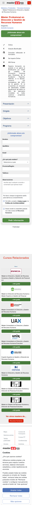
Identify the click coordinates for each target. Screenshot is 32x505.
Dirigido (6, 111)
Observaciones (7, 180)
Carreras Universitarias (22, 445)
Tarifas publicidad (7, 439)
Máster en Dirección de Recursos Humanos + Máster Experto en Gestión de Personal (16, 295)
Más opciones (16, 501)
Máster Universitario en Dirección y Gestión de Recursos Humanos (15, 311)
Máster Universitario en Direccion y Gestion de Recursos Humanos (15, 326)
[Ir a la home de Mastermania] (15, 3)
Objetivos (7, 118)
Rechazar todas (16, 495)
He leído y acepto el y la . (17, 202)
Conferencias (22, 441)
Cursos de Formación (21, 433)
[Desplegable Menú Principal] (3, 3)
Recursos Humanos (16, 421)
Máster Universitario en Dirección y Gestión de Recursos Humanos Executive (15, 342)
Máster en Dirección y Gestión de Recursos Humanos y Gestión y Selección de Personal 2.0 (16, 278)
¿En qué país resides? (10, 159)
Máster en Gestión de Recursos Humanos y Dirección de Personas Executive (15, 390)
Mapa (5, 432)
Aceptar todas (16, 490)
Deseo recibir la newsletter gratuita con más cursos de (16, 211)
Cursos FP (21, 437)
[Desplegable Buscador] (29, 2)
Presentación (8, 103)
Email (4, 153)
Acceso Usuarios (6, 445)
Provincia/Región (8, 166)
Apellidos (5, 146)
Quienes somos (8, 435)
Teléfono (5, 173)
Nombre (5, 139)
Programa (7, 125)
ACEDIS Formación (7, 28)
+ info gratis (16, 284)
